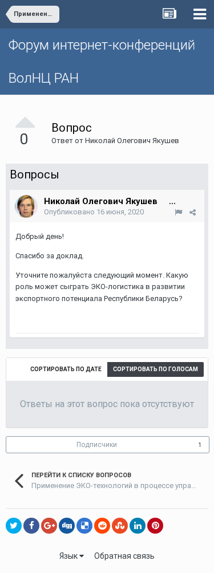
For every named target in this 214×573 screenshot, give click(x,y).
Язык (69, 555)
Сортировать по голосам (155, 369)
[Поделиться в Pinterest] (155, 526)
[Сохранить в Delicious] (84, 526)
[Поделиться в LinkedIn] (138, 526)
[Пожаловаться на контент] (178, 212)
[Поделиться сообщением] (192, 212)
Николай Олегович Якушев (132, 140)
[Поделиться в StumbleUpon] (120, 526)
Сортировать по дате (66, 369)
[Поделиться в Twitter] (14, 526)
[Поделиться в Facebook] (31, 526)
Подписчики (96, 445)
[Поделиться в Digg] (67, 526)
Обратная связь (124, 555)
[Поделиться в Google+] (49, 526)
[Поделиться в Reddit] (102, 526)
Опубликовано (94, 212)
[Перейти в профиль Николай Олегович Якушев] (26, 206)
